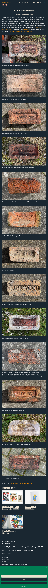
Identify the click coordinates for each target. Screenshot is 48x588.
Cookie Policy (23, 586)
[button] (46, 567)
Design (12, 483)
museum (26, 29)
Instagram (5, 559)
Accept (24, 576)
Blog (34, 2)
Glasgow (29, 483)
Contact (39, 2)
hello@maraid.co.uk (8, 541)
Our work (27, 2)
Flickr (4, 561)
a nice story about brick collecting (21, 31)
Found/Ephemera (20, 483)
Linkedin (5, 557)
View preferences (24, 583)
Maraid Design (7, 2)
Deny (24, 579)
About (21, 2)
